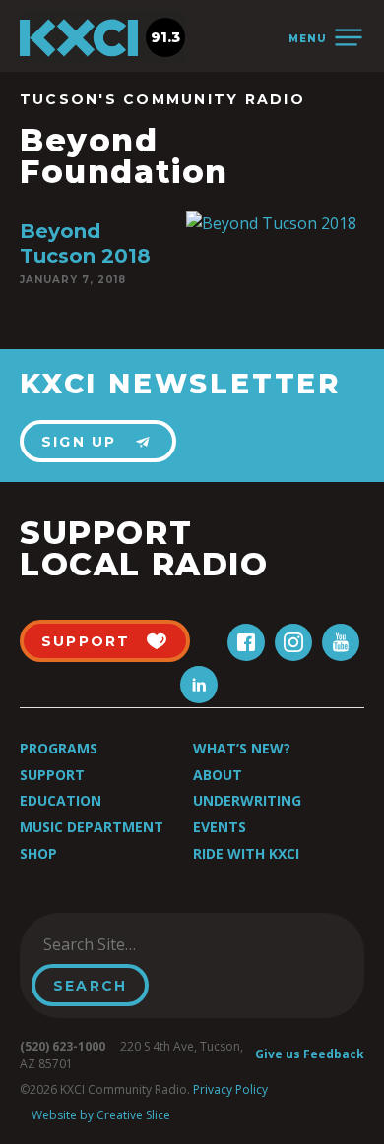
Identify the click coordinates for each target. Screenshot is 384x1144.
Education (60, 800)
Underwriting (247, 800)
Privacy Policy (230, 1089)
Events (219, 826)
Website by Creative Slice (101, 1115)
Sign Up (79, 442)
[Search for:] (131, 944)
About (217, 774)
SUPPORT (86, 641)
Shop (38, 853)
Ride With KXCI (246, 853)
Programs (58, 748)
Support (52, 774)
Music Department (91, 826)
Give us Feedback (309, 1054)
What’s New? (241, 748)
